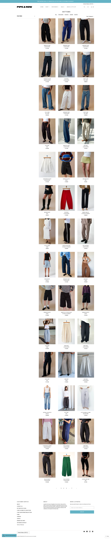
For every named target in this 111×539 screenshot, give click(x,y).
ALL (56, 14)
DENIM (71, 14)
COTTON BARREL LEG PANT (86, 412)
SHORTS (66, 14)
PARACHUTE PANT (47, 45)
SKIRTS (76, 14)
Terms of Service (20, 524)
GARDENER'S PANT (66, 45)
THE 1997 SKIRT (47, 245)
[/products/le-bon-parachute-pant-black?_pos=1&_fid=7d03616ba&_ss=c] (47, 31)
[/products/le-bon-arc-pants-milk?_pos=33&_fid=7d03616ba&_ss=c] (85, 365)
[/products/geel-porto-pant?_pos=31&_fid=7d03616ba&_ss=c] (47, 365)
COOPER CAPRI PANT (85, 479)
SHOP (47, 6)
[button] (9, 535)
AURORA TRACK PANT (66, 245)
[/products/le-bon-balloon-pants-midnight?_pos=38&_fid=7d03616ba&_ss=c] (66, 431)
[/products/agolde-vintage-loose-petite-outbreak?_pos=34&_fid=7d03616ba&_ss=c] (47, 398)
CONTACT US (19, 506)
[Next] (76, 488)
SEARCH (18, 518)
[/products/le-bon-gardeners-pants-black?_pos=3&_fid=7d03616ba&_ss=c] (85, 31)
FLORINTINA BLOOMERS (47, 445)
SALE (62, 6)
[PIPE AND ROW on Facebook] (87, 531)
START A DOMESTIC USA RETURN (24, 510)
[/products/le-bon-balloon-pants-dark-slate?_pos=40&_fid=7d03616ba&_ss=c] (47, 465)
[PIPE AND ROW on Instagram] (89, 531)
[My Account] (88, 6)
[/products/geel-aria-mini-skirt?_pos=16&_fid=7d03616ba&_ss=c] (47, 198)
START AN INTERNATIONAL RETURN (24, 512)
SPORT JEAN (85, 112)
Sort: (89, 16)
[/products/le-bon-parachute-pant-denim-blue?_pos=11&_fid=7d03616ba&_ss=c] (66, 131)
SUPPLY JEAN (85, 78)
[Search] (84, 6)
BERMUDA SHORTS (47, 312)
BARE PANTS (66, 345)
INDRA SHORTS (47, 279)
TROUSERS (60, 14)
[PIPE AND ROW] (24, 7)
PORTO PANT (47, 379)
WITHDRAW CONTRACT (22, 522)
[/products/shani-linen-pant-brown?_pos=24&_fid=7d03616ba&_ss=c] (85, 265)
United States (88, 4)
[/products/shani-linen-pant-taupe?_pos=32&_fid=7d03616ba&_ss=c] (66, 365)
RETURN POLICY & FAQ (21, 508)
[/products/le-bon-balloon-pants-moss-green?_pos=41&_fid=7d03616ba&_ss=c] (66, 465)
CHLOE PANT (47, 345)
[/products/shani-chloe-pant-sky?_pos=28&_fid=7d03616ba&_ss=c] (47, 331)
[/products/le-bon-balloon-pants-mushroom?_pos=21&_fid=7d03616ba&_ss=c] (85, 231)
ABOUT (18, 504)
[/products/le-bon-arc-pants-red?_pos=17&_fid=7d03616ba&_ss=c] (66, 198)
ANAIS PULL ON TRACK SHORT (66, 312)
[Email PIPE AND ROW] (84, 531)
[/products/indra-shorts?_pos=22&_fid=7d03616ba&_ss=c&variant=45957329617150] (47, 265)
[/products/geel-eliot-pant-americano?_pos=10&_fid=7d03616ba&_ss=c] (47, 131)
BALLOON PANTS (86, 245)
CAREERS (19, 516)
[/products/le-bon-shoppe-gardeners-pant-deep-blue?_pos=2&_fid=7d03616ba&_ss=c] (66, 31)
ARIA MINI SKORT (47, 212)
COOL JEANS (47, 112)
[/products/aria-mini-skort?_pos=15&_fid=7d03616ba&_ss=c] (85, 164)
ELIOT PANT (47, 145)
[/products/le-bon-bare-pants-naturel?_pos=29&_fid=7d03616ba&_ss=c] (66, 331)
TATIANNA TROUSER (47, 78)
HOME (41, 6)
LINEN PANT (86, 279)
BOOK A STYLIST (71, 6)
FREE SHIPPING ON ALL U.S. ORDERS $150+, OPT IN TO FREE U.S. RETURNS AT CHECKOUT (55, 1)
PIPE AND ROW (22, 536)
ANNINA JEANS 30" (85, 212)
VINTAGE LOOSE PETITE (47, 412)
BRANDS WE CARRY (21, 520)
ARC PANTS (66, 78)
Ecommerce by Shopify (32, 536)
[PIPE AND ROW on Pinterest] (92, 531)
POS (25, 536)
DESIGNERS (55, 6)
